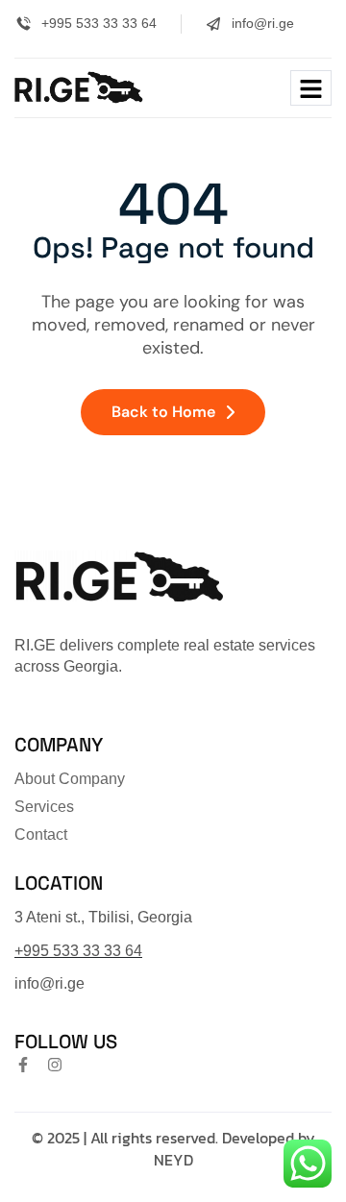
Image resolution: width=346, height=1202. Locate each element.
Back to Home (163, 412)
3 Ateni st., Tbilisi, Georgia (103, 917)
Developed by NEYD (234, 1149)
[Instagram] (54, 1064)
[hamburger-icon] (311, 88)
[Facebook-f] (23, 1064)
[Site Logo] (78, 86)
